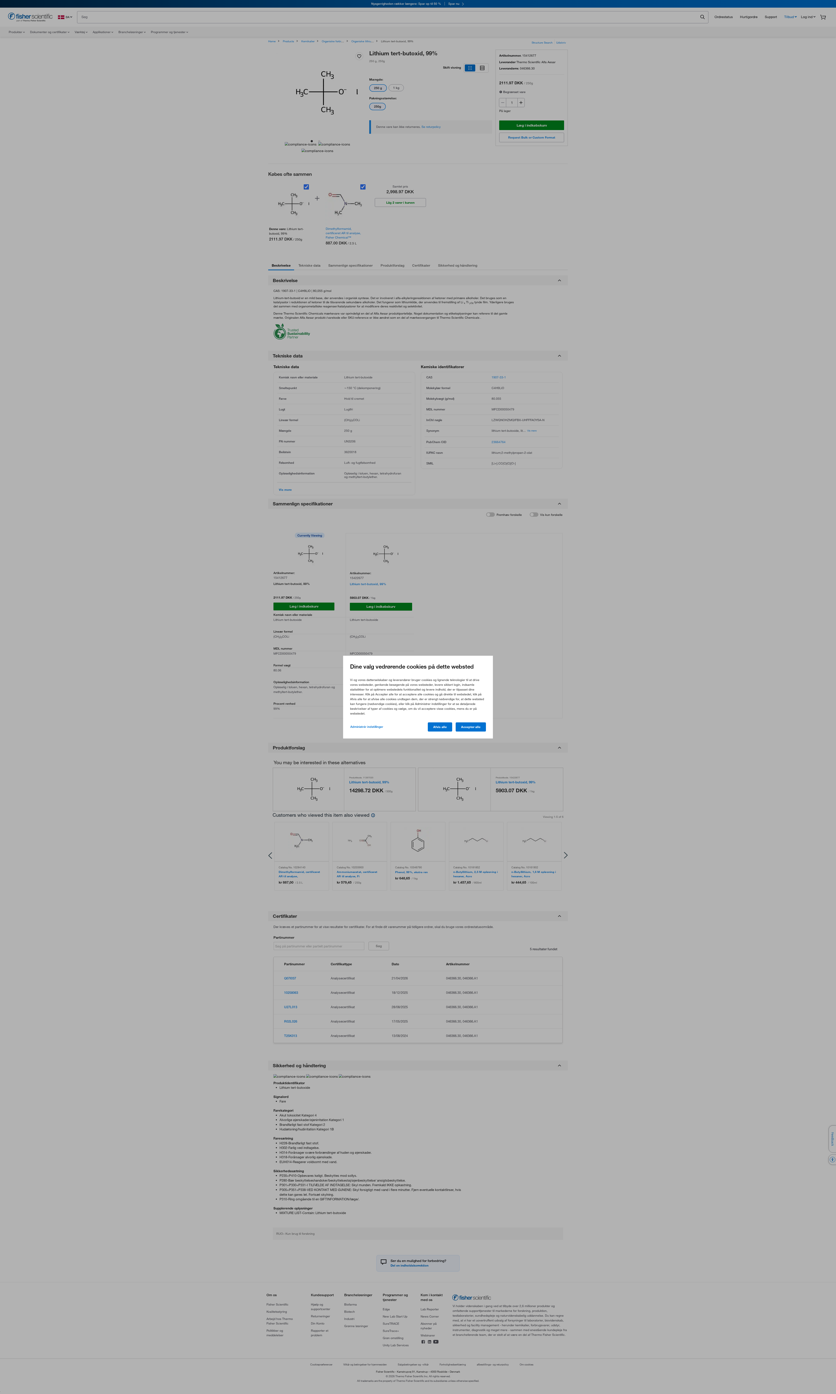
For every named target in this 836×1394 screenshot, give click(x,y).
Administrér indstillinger (366, 727)
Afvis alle (440, 727)
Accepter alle (470, 727)
